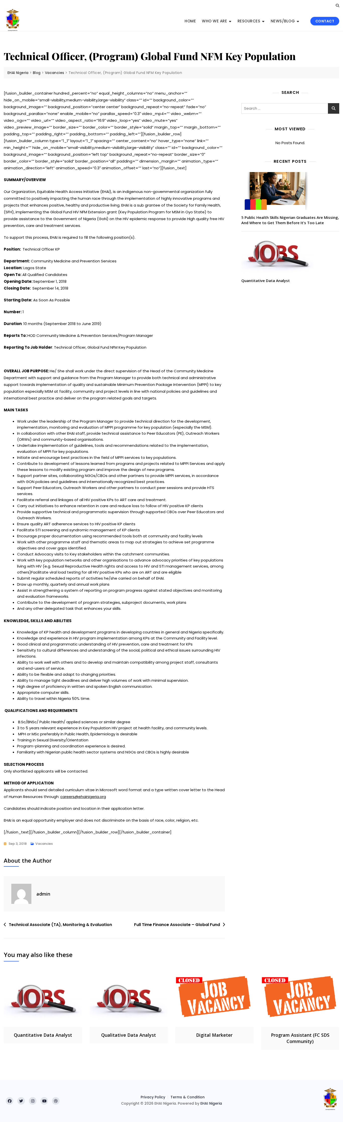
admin (43, 894)
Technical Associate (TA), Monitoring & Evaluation (60, 925)
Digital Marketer (214, 1035)
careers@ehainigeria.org (83, 796)
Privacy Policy (153, 1097)
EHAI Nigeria (211, 1103)
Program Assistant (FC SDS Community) (300, 1038)
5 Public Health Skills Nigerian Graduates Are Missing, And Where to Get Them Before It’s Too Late (290, 220)
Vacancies (44, 843)
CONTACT (324, 21)
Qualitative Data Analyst (128, 1035)
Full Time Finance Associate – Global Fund (177, 925)
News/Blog (283, 21)
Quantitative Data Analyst (265, 280)
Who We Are (214, 21)
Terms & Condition (187, 1097)
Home (190, 21)
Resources (249, 21)
